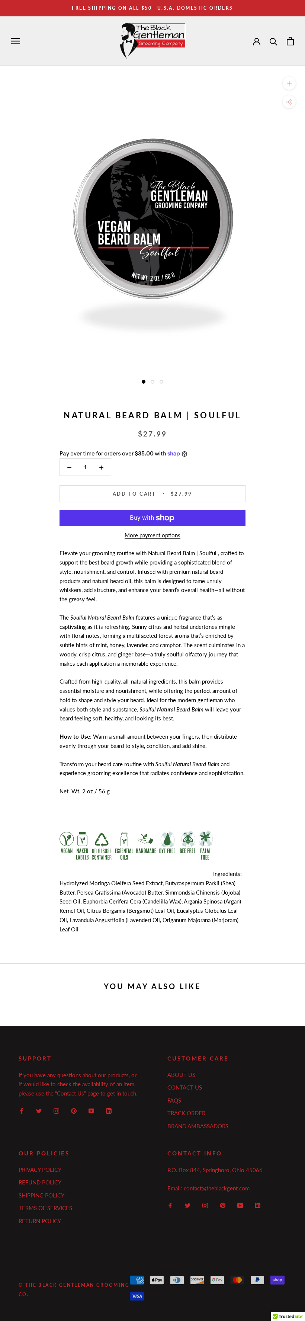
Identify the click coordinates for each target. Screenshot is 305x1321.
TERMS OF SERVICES (45, 1208)
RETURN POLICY (40, 1221)
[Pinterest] (74, 1110)
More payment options (152, 535)
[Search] (273, 41)
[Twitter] (39, 1110)
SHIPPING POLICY (41, 1195)
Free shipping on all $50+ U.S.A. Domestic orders (152, 8)
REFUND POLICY (40, 1182)
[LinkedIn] (109, 1110)
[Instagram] (56, 1110)
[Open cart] (290, 41)
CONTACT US (184, 1087)
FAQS (174, 1100)
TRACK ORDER (186, 1113)
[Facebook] (21, 1110)
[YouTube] (91, 1110)
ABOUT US (181, 1074)
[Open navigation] (15, 41)
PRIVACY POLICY (40, 1169)
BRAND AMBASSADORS (197, 1126)
